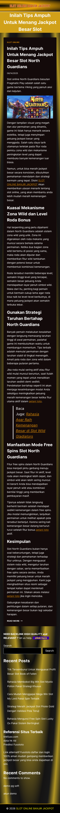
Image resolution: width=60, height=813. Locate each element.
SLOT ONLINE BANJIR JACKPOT (35, 808)
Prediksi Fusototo (13, 744)
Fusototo (25, 752)
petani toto (13, 596)
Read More (15, 621)
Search (7, 645)
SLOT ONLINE (13, 42)
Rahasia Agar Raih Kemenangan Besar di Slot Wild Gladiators (30, 425)
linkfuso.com (10, 736)
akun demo (10, 793)
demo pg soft (11, 785)
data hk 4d (9, 740)
